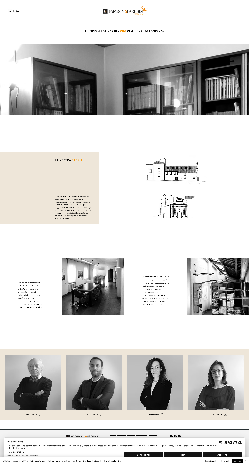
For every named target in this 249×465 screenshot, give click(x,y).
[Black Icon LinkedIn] (17, 11)
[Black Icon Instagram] (10, 11)
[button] (236, 11)
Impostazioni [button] (210, 461)
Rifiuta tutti (224, 461)
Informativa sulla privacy (112, 461)
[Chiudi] (245, 461)
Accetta (237, 461)
